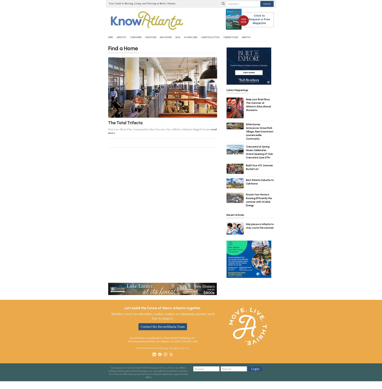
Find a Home (136, 37)
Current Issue (230, 37)
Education (150, 37)
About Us (246, 37)
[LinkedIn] (154, 354)
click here (183, 371)
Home (110, 37)
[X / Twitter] (171, 354)
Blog (177, 37)
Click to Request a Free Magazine (259, 19)
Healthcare (166, 37)
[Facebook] (160, 354)
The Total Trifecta (125, 122)
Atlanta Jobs (190, 37)
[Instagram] (165, 354)
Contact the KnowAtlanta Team (163, 326)
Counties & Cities (210, 37)
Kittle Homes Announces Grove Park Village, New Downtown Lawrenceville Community (259, 131)
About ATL (122, 37)
